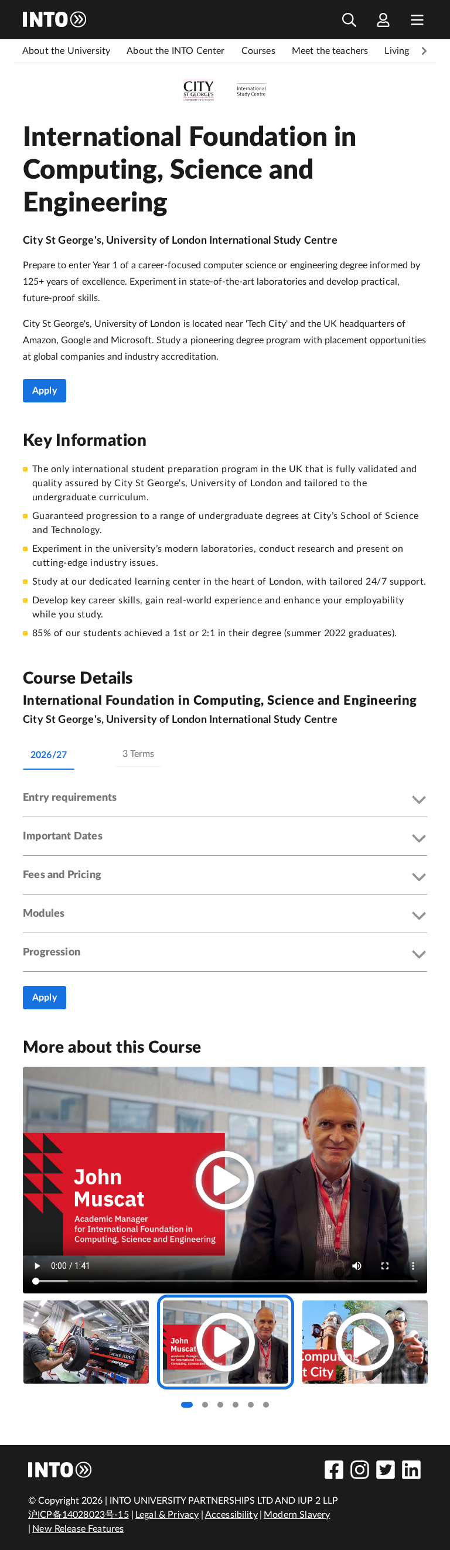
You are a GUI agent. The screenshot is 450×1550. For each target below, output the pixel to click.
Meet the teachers (330, 51)
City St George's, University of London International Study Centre (180, 240)
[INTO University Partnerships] (60, 1470)
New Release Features (78, 1529)
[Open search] (349, 19)
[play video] (225, 1180)
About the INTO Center (175, 51)
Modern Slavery (297, 1515)
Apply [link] (44, 390)
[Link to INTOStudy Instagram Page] (359, 1469)
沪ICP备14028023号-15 (78, 1515)
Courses (258, 51)
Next (424, 51)
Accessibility (231, 1515)
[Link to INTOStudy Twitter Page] (385, 1469)
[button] (225, 801)
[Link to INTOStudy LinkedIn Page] (411, 1469)
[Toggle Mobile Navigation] (417, 19)
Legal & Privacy (167, 1515)
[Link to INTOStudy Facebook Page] (334, 1469)
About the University (66, 51)
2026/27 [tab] (48, 755)
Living (396, 51)
